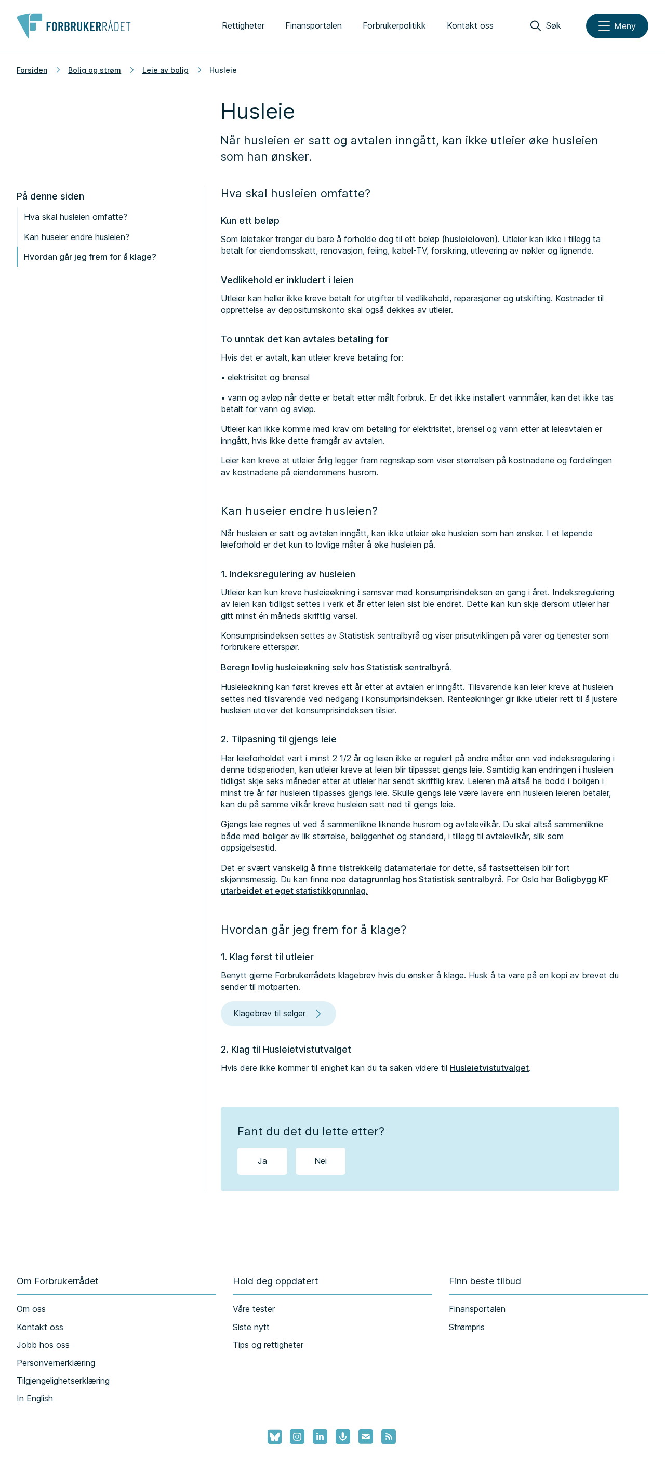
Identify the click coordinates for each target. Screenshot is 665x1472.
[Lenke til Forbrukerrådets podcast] (343, 1436)
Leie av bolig (165, 69)
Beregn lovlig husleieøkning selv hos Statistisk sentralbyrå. (336, 667)
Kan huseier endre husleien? (76, 237)
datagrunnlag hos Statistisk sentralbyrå (425, 879)
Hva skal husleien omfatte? (75, 216)
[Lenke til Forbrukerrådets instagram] (297, 1436)
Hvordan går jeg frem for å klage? (90, 256)
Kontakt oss (470, 25)
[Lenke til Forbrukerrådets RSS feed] (388, 1436)
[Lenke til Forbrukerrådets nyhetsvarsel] (365, 1436)
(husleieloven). (470, 239)
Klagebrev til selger (269, 1013)
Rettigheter (243, 25)
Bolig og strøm (94, 69)
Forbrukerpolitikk (394, 25)
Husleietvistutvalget (489, 1068)
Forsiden (32, 69)
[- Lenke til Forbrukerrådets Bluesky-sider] (271, 1437)
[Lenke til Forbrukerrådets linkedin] (320, 1436)
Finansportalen (313, 25)
